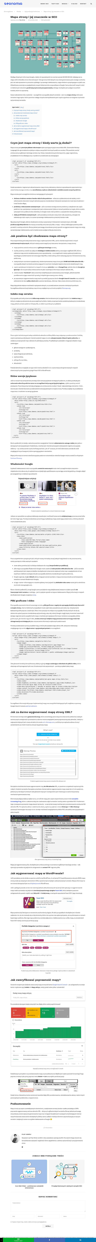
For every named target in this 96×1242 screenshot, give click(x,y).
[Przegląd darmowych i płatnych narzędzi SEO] (67, 1171)
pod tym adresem (31, 706)
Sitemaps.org (66, 288)
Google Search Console (59, 985)
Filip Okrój (22, 20)
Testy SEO (55, 3)
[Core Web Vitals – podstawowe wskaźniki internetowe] (29, 1171)
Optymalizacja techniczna (32, 11)
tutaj (34, 595)
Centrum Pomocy (16, 458)
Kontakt (83, 3)
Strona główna (8, 11)
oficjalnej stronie (35, 883)
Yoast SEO (58, 890)
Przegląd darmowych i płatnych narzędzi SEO (67, 1186)
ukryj (22, 107)
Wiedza (64, 3)
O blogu (74, 3)
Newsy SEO (45, 3)
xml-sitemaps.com (49, 722)
